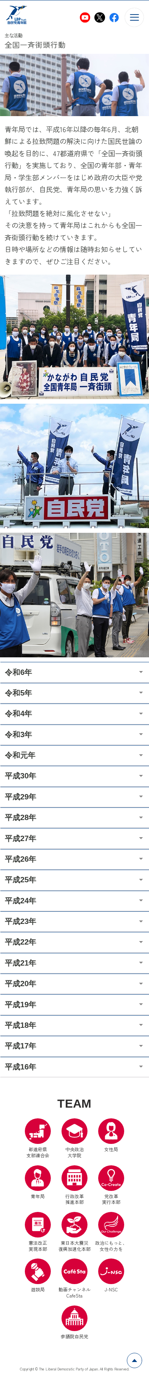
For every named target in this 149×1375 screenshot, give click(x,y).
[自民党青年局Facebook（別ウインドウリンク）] (114, 17)
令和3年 (18, 734)
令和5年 (18, 693)
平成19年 (20, 1004)
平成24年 (20, 900)
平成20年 (20, 983)
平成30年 (20, 776)
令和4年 (18, 713)
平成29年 (20, 797)
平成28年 (20, 817)
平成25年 (20, 879)
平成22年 (20, 942)
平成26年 (20, 859)
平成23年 (20, 921)
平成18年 (20, 1025)
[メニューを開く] (134, 17)
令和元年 (20, 755)
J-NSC (111, 1289)
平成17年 (20, 1046)
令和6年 (18, 672)
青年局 (38, 1196)
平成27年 (20, 838)
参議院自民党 (74, 1322)
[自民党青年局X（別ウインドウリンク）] (99, 17)
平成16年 (20, 1067)
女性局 (111, 1149)
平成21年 (20, 963)
